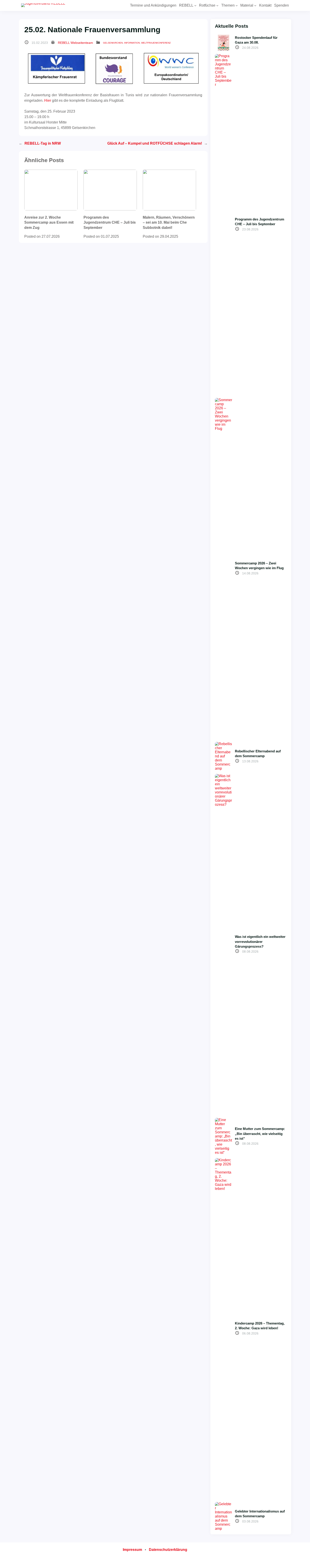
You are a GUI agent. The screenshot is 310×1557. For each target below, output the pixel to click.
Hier (47, 100)
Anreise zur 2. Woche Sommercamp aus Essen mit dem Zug (49, 222)
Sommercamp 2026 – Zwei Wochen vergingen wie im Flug (259, 565)
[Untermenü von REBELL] (195, 5)
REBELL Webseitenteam (75, 42)
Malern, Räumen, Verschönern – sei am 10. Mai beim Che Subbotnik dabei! (169, 222)
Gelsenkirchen (113, 43)
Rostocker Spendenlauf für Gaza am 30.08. (256, 40)
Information (132, 43)
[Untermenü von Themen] (237, 5)
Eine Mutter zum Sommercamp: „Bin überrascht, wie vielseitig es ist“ (260, 1133)
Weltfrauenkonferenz (156, 43)
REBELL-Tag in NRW (43, 143)
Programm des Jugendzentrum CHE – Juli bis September (110, 222)
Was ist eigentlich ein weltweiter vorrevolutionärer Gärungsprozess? (260, 941)
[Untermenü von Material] (255, 5)
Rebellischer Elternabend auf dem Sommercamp (258, 753)
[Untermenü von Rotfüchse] (217, 5)
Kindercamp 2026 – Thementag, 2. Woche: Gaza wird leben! (260, 1325)
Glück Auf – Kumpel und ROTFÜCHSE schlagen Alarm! (154, 143)
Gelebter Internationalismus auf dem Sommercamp (260, 1513)
